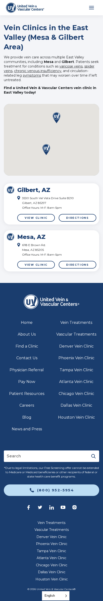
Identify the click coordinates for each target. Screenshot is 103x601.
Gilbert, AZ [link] (33, 189)
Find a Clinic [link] (27, 346)
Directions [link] (77, 217)
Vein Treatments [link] (76, 322)
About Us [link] (27, 334)
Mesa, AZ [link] (31, 236)
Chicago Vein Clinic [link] (76, 393)
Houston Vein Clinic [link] (76, 417)
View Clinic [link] (36, 217)
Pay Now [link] (26, 381)
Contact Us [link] (26, 358)
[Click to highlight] (51, 204)
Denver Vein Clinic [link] (76, 346)
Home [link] (27, 322)
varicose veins (71, 66)
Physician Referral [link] (27, 370)
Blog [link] (26, 417)
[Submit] (93, 456)
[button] (46, 150)
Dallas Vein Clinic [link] (76, 405)
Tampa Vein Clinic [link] (76, 370)
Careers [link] (26, 405)
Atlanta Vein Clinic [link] (76, 381)
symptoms (32, 75)
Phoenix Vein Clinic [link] (76, 358)
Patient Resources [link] (26, 393)
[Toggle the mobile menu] (91, 7)
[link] (25, 7)
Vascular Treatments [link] (76, 334)
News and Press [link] (27, 429)
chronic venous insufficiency (37, 71)
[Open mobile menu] (91, 7)
